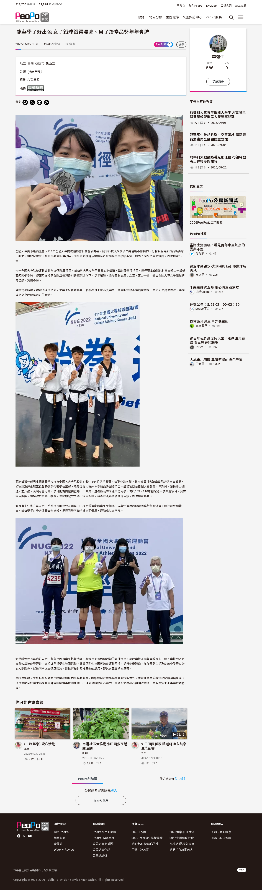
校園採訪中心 (192, 17)
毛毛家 (200, 253)
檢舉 (181, 44)
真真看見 (201, 325)
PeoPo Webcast (103, 838)
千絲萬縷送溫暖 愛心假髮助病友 (214, 287)
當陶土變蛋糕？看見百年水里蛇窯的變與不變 (217, 246)
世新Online (203, 291)
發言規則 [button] (180, 778)
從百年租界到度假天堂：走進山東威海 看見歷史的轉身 (217, 340)
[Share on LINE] (39, 102)
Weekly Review (64, 849)
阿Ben (199, 347)
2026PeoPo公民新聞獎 (206, 222)
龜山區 (50, 63)
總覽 (141, 17)
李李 (27, 749)
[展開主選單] (240, 17)
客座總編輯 (100, 855)
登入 (182, 5)
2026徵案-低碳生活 (182, 832)
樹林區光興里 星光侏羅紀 (209, 321)
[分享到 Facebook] (25, 102)
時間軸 (58, 844)
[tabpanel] (101, 790)
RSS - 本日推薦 (221, 838)
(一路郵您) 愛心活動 (39, 743)
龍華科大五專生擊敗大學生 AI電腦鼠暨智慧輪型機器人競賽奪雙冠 (218, 115)
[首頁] (32, 17)
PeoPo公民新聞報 (104, 832)
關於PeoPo (61, 832)
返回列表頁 (101, 800)
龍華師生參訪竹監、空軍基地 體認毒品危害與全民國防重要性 (218, 137)
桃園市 (39, 63)
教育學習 (34, 71)
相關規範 (59, 838)
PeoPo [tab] (87, 779)
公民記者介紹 (101, 849)
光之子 (200, 274)
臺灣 (31, 63)
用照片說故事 (140, 849)
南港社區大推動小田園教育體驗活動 (104, 745)
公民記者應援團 (103, 844)
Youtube (30, 836)
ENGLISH (211, 5)
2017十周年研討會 (181, 838)
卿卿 (85, 753)
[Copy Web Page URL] (46, 102)
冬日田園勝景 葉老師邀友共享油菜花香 (163, 745)
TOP (241, 870)
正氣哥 (200, 364)
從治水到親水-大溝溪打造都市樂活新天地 (218, 268)
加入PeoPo (196, 5)
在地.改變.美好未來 (181, 844)
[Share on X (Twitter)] (32, 102)
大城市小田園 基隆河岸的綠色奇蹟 (216, 359)
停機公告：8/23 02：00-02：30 (215, 304)
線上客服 (240, 5)
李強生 (218, 56)
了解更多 (218, 81)
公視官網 (226, 5)
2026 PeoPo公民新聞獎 (147, 838)
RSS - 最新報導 (221, 832)
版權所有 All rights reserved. (36, 88)
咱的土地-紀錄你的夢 (145, 844)
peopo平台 (203, 308)
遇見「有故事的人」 (182, 849)
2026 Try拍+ (140, 832)
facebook (19, 836)
